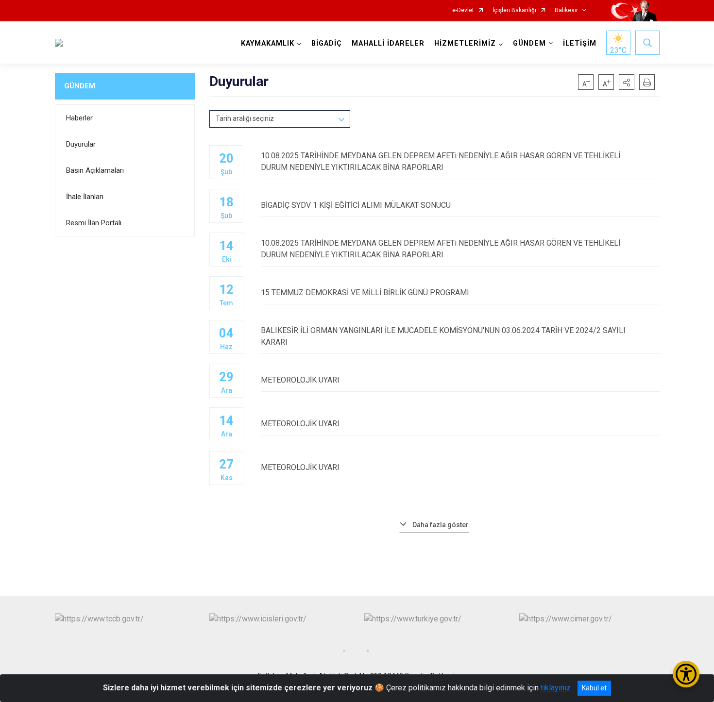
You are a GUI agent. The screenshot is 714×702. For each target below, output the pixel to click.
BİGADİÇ (326, 43)
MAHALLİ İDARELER (388, 43)
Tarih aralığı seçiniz (245, 118)
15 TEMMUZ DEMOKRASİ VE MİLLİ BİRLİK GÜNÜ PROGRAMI (365, 292)
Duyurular (81, 144)
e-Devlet (463, 10)
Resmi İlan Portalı (93, 222)
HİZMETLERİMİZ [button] (465, 43)
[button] (626, 82)
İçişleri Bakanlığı (514, 10)
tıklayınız (556, 687)
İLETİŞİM (579, 43)
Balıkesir (566, 10)
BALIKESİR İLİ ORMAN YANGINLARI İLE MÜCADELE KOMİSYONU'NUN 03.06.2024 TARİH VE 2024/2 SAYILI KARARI (443, 336)
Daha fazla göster (440, 525)
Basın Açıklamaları (95, 170)
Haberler (79, 118)
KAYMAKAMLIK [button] (267, 43)
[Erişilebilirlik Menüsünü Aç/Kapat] (686, 674)
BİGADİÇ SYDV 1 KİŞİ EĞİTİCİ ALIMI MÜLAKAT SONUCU (356, 205)
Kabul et (594, 688)
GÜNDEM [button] (529, 43)
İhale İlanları (84, 196)
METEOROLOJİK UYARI (300, 379)
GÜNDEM (79, 86)
